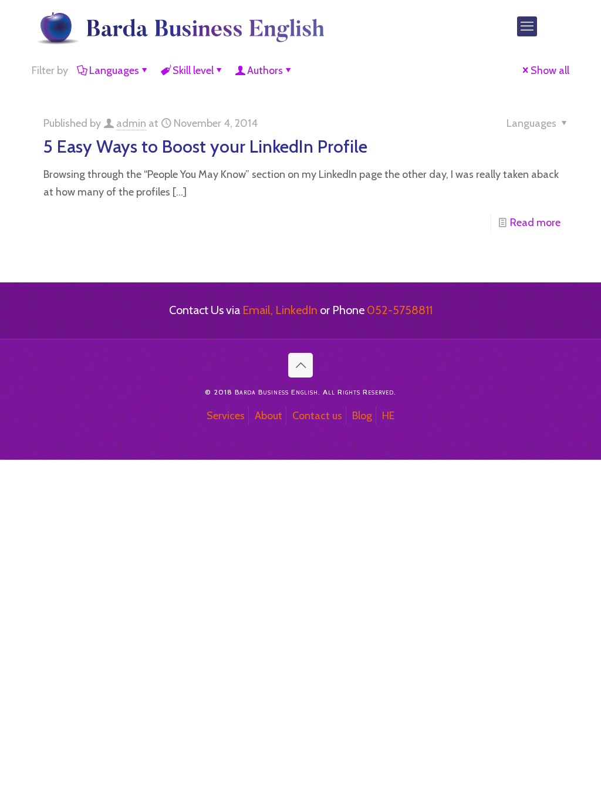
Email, (257, 310)
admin (131, 123)
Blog (362, 415)
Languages (114, 70)
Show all (550, 70)
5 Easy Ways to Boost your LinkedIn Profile (205, 146)
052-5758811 (400, 310)
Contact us (317, 415)
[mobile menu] (527, 26)
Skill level (193, 70)
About (268, 415)
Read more (535, 222)
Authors (265, 70)
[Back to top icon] (300, 365)
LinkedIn (296, 310)
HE (388, 415)
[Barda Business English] (179, 26)
